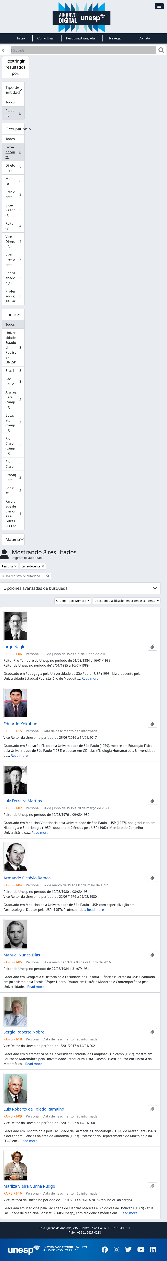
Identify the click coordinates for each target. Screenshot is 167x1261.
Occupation (14, 129)
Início (21, 38)
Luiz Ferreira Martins (22, 800)
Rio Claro (14, 464)
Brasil (14, 371)
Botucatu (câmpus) (14, 422)
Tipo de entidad (12, 90)
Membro (14, 181)
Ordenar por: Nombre (71, 601)
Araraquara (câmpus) (14, 399)
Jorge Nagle (14, 646)
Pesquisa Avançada (80, 38)
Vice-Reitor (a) (14, 210)
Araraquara (14, 477)
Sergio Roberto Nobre (23, 1032)
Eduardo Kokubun (20, 723)
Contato (144, 38)
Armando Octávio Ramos (27, 877)
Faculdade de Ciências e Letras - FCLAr (14, 513)
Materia (12, 539)
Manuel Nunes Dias (21, 955)
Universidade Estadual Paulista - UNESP (14, 347)
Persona (14, 113)
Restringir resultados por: (15, 67)
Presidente (14, 194)
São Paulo (14, 381)
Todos (10, 102)
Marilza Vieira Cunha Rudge (29, 1186)
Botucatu (14, 490)
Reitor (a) (14, 226)
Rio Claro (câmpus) (14, 445)
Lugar (10, 314)
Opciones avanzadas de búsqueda (35, 588)
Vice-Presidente (14, 260)
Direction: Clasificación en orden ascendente (125, 601)
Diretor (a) (14, 168)
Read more (90, 678)
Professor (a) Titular (14, 296)
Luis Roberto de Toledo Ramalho (33, 1109)
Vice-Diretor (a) (14, 241)
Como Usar (45, 38)
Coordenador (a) (14, 278)
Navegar (115, 38)
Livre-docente (14, 152)
